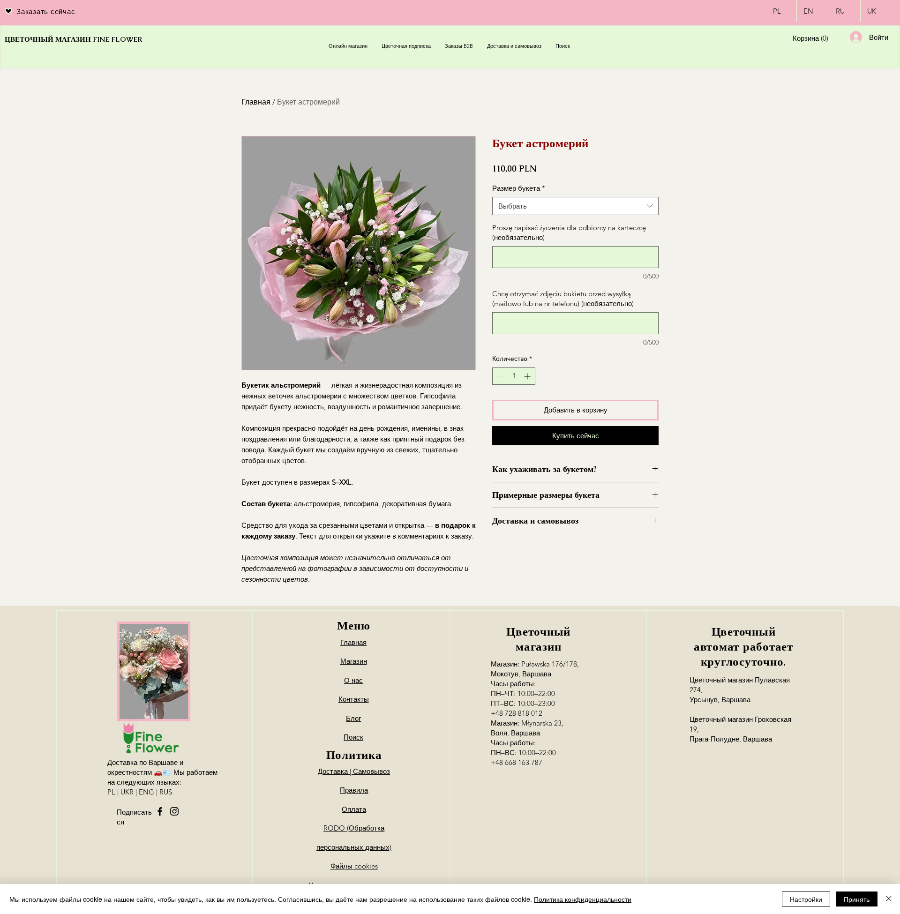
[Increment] (528, 376)
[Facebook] (159, 811)
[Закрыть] (888, 899)
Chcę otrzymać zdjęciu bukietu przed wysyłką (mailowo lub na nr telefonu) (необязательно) (563, 298)
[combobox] (575, 206)
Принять (857, 899)
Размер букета (518, 188)
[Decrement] (499, 376)
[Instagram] (174, 811)
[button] (810, 39)
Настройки (806, 899)
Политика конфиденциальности (582, 899)
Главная (255, 101)
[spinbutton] (513, 376)
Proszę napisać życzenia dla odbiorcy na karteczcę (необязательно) (569, 232)
